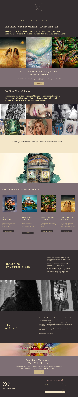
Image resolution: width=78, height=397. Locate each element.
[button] (48, 21)
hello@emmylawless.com (9, 388)
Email (46, 384)
